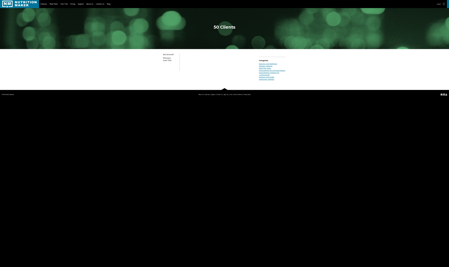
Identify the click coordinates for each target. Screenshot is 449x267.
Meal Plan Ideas (265, 68)
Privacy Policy (247, 94)
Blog (108, 4)
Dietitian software (265, 66)
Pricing (72, 4)
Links (230, 94)
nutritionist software (266, 79)
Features (43, 4)
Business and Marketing (268, 64)
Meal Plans (54, 4)
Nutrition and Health (266, 77)
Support (81, 4)
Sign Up (226, 94)
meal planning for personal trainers (272, 70)
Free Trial (64, 4)
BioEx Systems (10, 94)
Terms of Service (238, 94)
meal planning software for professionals (269, 74)
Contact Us (100, 4)
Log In (439, 4)
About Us (89, 4)
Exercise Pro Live (19, 4)
